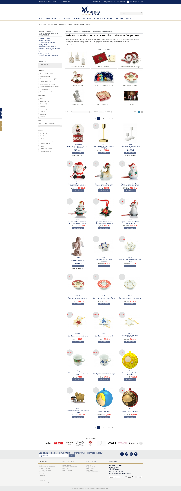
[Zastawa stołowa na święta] (130, 58)
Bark (42, 138)
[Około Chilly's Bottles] (133, 443)
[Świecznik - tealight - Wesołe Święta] (104, 284)
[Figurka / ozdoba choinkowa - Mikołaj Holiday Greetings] (78, 170)
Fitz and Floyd (44, 109)
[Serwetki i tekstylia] (103, 58)
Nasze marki (90, 438)
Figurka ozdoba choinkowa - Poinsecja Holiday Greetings (104, 222)
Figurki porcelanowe (102, 18)
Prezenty (129, 18)
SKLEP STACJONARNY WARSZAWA (48, 2)
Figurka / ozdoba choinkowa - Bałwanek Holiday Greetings (130, 184)
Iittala (42, 116)
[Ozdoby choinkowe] (77, 58)
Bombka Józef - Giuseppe (130, 411)
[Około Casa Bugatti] (122, 443)
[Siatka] (139, 112)
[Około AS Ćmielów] (90, 443)
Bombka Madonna (104, 411)
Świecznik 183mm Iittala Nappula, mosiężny (104, 147)
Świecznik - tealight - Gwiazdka (77, 298)
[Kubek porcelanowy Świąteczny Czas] (78, 359)
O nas (40, 465)
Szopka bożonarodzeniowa (47, 46)
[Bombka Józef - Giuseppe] (130, 397)
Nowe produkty (67, 470)
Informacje (43, 462)
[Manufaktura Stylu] (90, 11)
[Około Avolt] (112, 443)
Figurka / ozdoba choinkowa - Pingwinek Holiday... (130, 222)
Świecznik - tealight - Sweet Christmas (104, 260)
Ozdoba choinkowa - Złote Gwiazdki (130, 336)
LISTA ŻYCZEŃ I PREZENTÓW (69, 467)
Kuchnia (76, 18)
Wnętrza (86, 18)
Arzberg (43, 103)
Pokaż (96, 112)
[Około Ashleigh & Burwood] (101, 443)
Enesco (43, 106)
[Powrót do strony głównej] (40, 24)
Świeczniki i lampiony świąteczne (49, 49)
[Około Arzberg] (79, 443)
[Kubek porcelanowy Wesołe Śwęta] (104, 359)
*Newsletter (42, 480)
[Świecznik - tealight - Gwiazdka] (78, 284)
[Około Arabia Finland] (69, 443)
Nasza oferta (68, 462)
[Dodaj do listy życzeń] (88, 155)
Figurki (42, 146)
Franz (42, 111)
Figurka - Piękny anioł (77, 260)
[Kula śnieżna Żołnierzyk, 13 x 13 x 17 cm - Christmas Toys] (78, 133)
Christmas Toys (45, 143)
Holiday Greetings (45, 151)
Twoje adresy (90, 468)
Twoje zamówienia (91, 467)
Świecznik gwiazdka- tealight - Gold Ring (130, 260)
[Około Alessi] (58, 443)
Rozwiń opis (71, 45)
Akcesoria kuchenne (44, 53)
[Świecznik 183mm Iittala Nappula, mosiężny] (104, 133)
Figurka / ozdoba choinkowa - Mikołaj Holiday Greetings (78, 184)
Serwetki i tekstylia (44, 40)
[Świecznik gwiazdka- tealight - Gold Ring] (130, 246)
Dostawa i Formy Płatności (47, 467)
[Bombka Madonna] (104, 397)
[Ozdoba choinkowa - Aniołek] (104, 322)
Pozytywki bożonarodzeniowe (48, 55)
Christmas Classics (46, 141)
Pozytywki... (131, 104)
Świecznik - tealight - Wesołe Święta (104, 298)
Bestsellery (65, 468)
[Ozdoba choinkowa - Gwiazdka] (78, 322)
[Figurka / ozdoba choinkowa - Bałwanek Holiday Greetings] (130, 170)
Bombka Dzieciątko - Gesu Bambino (130, 373)
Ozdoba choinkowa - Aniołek (104, 336)
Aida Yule (43, 133)
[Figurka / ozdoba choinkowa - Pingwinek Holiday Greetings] (130, 208)
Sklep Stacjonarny (44, 468)
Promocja (1, 126)
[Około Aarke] (47, 443)
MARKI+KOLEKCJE (52, 18)
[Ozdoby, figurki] (77, 77)
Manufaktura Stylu (81, 488)
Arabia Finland (44, 101)
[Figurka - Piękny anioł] (78, 246)
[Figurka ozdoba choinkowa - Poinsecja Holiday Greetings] (104, 208)
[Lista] (142, 112)
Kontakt (41, 473)
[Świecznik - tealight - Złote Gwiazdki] (130, 284)
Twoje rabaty (89, 470)
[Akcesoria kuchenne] (103, 96)
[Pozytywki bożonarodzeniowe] (130, 96)
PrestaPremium (104, 488)
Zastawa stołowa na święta (47, 42)
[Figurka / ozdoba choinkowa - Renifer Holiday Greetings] (104, 170)
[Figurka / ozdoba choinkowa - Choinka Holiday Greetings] (78, 208)
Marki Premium (66, 465)
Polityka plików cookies (93, 472)
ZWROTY (41, 477)
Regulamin (42, 472)
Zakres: (40, 123)
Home (41, 18)
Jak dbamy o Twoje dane (46, 482)
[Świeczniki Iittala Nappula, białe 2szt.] (130, 133)
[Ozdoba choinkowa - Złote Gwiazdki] (130, 322)
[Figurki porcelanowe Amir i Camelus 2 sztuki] (78, 397)
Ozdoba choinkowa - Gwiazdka (78, 336)
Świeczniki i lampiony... (130, 85)
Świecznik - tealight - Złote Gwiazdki (130, 298)
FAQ (40, 478)
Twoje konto (89, 465)
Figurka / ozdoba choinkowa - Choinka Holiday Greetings (78, 222)
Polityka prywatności (45, 470)
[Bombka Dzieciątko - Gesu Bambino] (130, 359)
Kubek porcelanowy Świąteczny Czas (78, 373)
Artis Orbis (43, 136)
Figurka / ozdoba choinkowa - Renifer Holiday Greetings (104, 184)
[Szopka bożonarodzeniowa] (103, 77)
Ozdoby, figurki (43, 44)
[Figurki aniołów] (77, 96)
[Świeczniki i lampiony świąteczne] (130, 77)
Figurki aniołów (43, 51)
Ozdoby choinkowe (44, 38)
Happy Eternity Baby (46, 148)
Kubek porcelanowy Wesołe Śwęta (104, 374)
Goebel (43, 114)
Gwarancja (42, 475)
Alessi (43, 98)
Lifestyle (118, 18)
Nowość (1, 113)
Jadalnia (65, 18)
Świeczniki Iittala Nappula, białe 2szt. (130, 147)
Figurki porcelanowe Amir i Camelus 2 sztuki (78, 411)
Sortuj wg (68, 112)
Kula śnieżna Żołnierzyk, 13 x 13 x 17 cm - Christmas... (77, 147)
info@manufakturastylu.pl (122, 473)
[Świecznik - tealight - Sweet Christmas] (104, 246)
